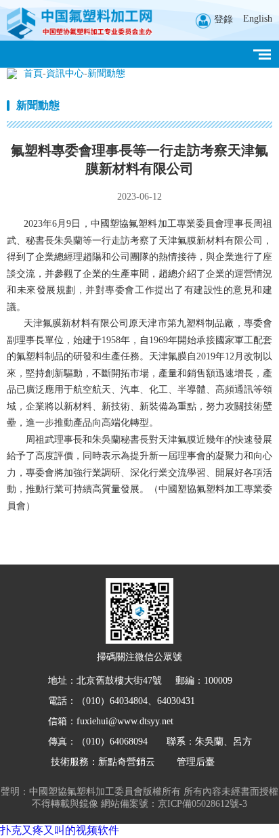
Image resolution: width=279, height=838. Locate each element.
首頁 (33, 73)
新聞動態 (106, 73)
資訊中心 (65, 73)
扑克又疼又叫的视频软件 (59, 830)
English (257, 19)
